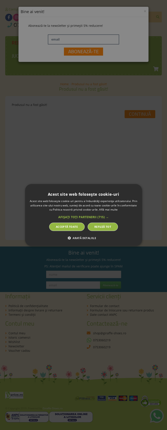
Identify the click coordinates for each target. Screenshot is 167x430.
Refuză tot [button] (102, 227)
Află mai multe (108, 209)
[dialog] (83, 215)
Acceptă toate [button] (67, 227)
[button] (83, 217)
